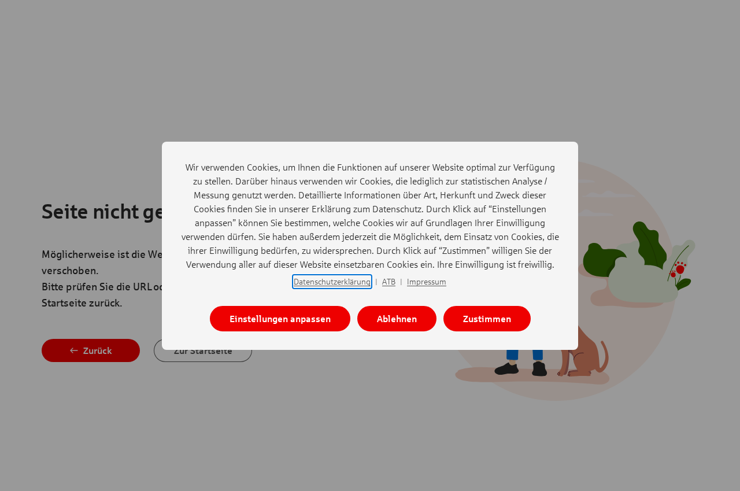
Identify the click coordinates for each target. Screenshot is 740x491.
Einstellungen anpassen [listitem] (280, 318)
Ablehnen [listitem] (397, 318)
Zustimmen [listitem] (487, 318)
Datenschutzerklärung (332, 281)
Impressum (426, 281)
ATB (388, 281)
